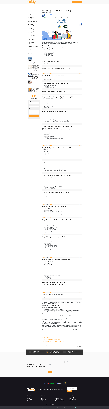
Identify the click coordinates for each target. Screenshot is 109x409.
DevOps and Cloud (58, 398)
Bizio (42, 398)
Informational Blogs (31, 24)
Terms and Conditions (72, 399)
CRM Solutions (30, 32)
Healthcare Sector (31, 20)
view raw (80, 65)
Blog (28, 400)
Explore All (43, 401)
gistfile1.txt (44, 65)
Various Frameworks (31, 53)
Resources (67, 1)
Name (30, 101)
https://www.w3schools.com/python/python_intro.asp (51, 339)
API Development (31, 28)
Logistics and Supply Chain (32, 21)
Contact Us (29, 398)
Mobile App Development (59, 400)
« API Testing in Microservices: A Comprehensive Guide (51, 345)
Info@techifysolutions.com (72, 351)
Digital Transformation (31, 35)
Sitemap (70, 400)
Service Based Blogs (31, 25)
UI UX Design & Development (33, 46)
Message (30, 108)
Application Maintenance (32, 29)
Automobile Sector (31, 17)
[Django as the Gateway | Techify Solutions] (31, 2)
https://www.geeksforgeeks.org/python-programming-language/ (53, 341)
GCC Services (30, 36)
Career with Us (29, 399)
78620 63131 (57, 352)
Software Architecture (31, 45)
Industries (56, 1)
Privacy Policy (71, 397)
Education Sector (31, 18)
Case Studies (29, 401)
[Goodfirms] (65, 383)
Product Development (31, 42)
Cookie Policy (71, 398)
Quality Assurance (31, 43)
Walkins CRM (43, 399)
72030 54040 (58, 351)
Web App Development (59, 399)
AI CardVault (43, 400)
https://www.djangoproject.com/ (47, 335)
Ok (75, 407)
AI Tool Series (30, 14)
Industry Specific (30, 16)
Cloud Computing (31, 31)
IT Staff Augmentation (31, 39)
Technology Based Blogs (32, 50)
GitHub (51, 65)
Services (51, 1)
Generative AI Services (32, 38)
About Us (61, 1)
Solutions (46, 1)
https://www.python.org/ (46, 337)
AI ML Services (57, 397)
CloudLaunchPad (44, 397)
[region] (62, 64)
